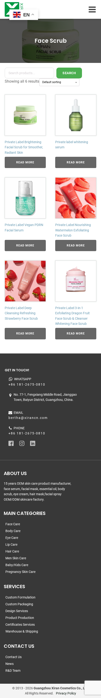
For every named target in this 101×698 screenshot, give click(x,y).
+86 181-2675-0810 (26, 384)
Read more (25, 162)
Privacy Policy (66, 693)
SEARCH (69, 73)
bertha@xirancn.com (28, 418)
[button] (10, 688)
